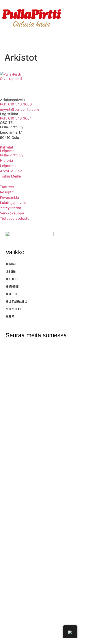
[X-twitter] (50, 349)
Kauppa (10, 317)
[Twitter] (41, 85)
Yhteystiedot (14, 309)
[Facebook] (17, 85)
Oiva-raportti (11, 78)
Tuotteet (12, 279)
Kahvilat (6, 147)
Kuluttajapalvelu (16, 302)
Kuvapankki (12, 287)
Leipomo (7, 151)
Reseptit (11, 294)
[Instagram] (5, 85)
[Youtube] (29, 85)
